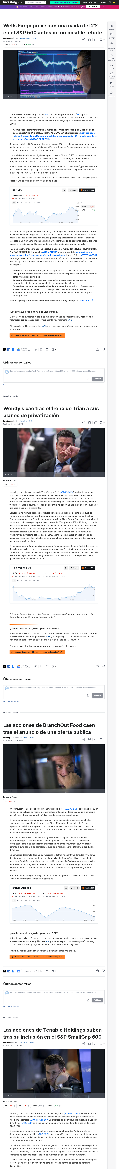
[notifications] (110, 2)
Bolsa (34, 38)
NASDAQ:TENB (72, 1113)
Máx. (38, 203)
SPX (79, 114)
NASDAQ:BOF (70, 809)
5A (34, 203)
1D (14, 203)
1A (30, 203)
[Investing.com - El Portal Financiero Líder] (12, 2)
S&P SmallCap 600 (39, 1120)
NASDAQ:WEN (66, 492)
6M (26, 203)
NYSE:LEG (26, 1123)
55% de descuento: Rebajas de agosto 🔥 (65, 2)
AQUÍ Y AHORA (49, 252)
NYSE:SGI (44, 1134)
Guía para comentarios (11, 385)
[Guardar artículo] (89, 39)
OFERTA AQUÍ (86, 300)
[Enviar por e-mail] (47, 349)
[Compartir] (83, 39)
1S (18, 203)
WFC (47, 114)
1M (22, 203)
